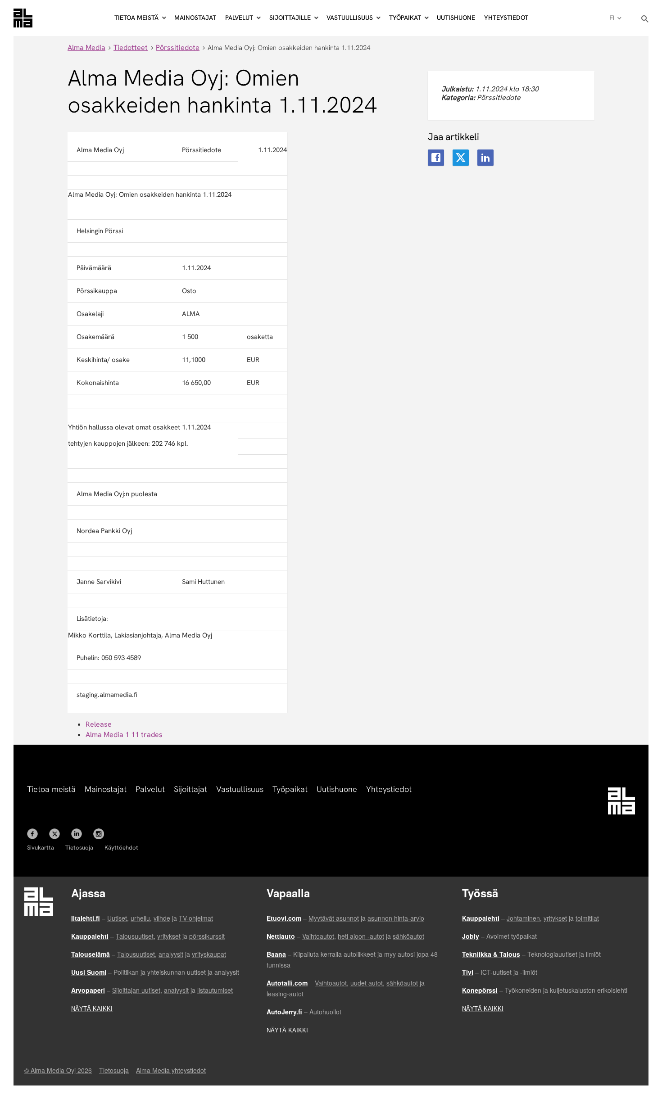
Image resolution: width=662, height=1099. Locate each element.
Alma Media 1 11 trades (124, 734)
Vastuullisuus (239, 789)
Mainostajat (195, 18)
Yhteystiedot (506, 18)
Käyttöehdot (121, 847)
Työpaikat (290, 789)
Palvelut (150, 789)
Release (99, 724)
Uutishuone (456, 18)
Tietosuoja (79, 847)
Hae (645, 19)
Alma (23, 18)
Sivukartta (40, 847)
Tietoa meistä (51, 789)
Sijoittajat (190, 789)
